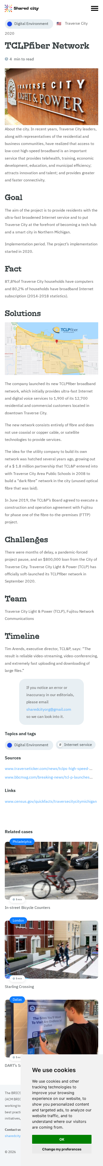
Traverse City (76, 23)
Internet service (78, 744)
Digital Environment (31, 23)
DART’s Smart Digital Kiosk (28, 1032)
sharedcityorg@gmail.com (48, 709)
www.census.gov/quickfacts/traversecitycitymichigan (51, 801)
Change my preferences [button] (61, 1149)
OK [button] (61, 1139)
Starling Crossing (19, 953)
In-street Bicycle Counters (27, 874)
